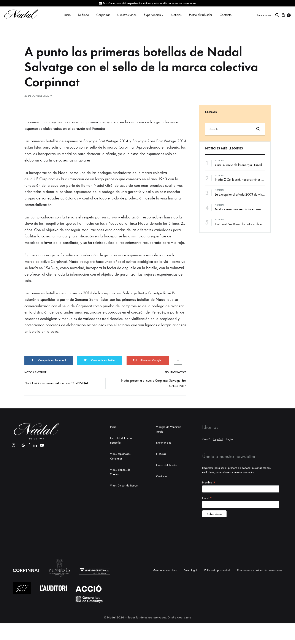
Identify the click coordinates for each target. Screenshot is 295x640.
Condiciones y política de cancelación (259, 570)
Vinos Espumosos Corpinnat (120, 456)
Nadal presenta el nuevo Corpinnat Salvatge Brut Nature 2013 (153, 383)
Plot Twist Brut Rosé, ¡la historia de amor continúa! (247, 224)
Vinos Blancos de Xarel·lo (120, 472)
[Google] (23, 444)
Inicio (67, 15)
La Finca (83, 15)
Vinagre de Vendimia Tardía (168, 429)
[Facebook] (29, 444)
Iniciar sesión (264, 15)
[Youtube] (42, 444)
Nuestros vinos (126, 15)
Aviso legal (190, 570)
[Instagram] (13, 444)
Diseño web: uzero (179, 617)
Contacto (226, 15)
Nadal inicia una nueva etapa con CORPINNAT (56, 383)
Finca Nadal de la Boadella (121, 440)
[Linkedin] (35, 444)
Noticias (176, 15)
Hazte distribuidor (200, 15)
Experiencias (152, 15)
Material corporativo (164, 570)
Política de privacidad (217, 570)
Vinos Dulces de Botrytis (124, 485)
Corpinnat (102, 15)
